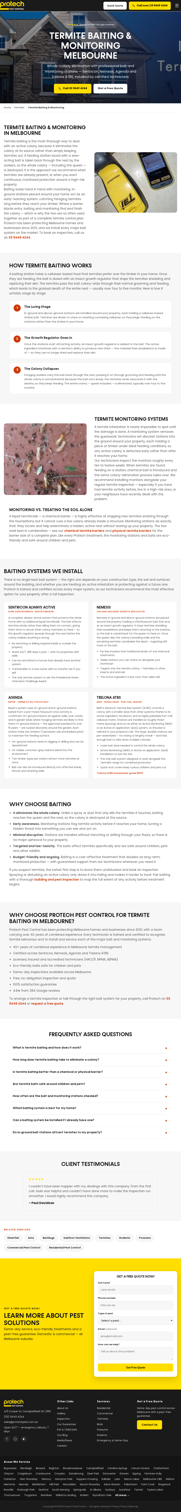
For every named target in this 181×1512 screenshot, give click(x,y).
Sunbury (110, 1489)
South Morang (60, 1489)
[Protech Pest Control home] (12, 5)
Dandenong (76, 1473)
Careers (62, 1445)
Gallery (61, 1413)
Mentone (9, 1484)
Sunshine (124, 1489)
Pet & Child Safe (67, 1429)
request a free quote (47, 1003)
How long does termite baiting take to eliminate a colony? (56, 1059)
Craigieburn (24, 1473)
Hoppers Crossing (87, 1479)
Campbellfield (95, 1468)
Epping (137, 1473)
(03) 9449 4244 (14, 1416)
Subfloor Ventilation (76, 1238)
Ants (31, 1238)
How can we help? (109, 1344)
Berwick (40, 1468)
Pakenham (130, 1484)
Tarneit (138, 1489)
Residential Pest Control (65, 1247)
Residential (103, 1408)
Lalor (117, 1479)
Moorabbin (69, 1484)
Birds (100, 1424)
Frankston (10, 1479)
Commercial (105, 1413)
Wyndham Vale (101, 1495)
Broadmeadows (72, 1468)
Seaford (43, 1489)
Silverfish (13, 1238)
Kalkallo (106, 1479)
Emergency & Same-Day (112, 1440)
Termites (19, 107)
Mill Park (54, 1484)
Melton (170, 1479)
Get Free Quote (135, 1367)
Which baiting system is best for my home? (44, 1108)
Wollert (84, 1495)
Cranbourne (43, 1473)
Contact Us (149, 1425)
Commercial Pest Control (23, 1247)
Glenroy (46, 1479)
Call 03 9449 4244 (75, 88)
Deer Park (93, 1473)
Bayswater (10, 1468)
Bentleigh (26, 1468)
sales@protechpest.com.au (21, 1422)
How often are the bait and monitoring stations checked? (55, 1096)
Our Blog (62, 1435)
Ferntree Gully (153, 1473)
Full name (104, 1282)
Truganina (30, 1495)
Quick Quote (115, 5)
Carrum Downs (140, 1468)
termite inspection (120, 485)
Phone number (107, 1298)
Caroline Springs (117, 1468)
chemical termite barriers (84, 531)
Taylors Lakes (155, 1489)
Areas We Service (17, 1462)
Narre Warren (112, 1484)
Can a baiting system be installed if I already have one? (53, 1120)
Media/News (64, 1440)
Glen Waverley (29, 1479)
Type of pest (105, 1313)
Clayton (9, 1473)
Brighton (54, 1468)
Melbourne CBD (152, 1479)
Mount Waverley (90, 1484)
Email (107, 1329)
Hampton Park (63, 1479)
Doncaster (109, 1473)
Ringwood (164, 1484)
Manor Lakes (131, 1479)
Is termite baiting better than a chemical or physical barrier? (58, 1072)
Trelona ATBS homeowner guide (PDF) (120, 773)
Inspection (63, 1419)
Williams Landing (66, 1495)
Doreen (124, 1473)
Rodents (124, 1238)
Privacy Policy (119, 1506)
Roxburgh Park (26, 1489)
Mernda (23, 1484)
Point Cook (147, 1484)
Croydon (59, 1473)
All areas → (122, 1495)
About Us (62, 1408)
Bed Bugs (49, 1238)
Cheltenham (161, 1468)
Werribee (46, 1495)
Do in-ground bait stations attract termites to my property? (57, 1132)
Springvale (79, 1489)
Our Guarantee (66, 1424)
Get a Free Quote (110, 88)
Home (7, 107)
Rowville (8, 1489)
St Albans (95, 1489)
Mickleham (39, 1484)
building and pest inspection (56, 879)
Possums (145, 1238)
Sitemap (133, 1506)
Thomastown (12, 1495)
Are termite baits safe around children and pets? (49, 1084)
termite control (64, 218)
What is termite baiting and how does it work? (47, 1047)
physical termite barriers (131, 531)
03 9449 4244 (19, 237)
